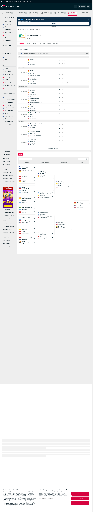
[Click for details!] (53, 62)
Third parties (13, 506)
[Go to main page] (13, 6)
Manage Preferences (80, 503)
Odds (28, 43)
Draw (49, 43)
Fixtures (42, 43)
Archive (55, 43)
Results (35, 43)
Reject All (80, 498)
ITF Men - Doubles (34, 29)
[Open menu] (88, 6)
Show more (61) (7, 124)
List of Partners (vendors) (46, 498)
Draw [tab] (20, 154)
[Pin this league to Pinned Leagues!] (40, 35)
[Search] (75, 6)
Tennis (22, 29)
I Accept (80, 493)
